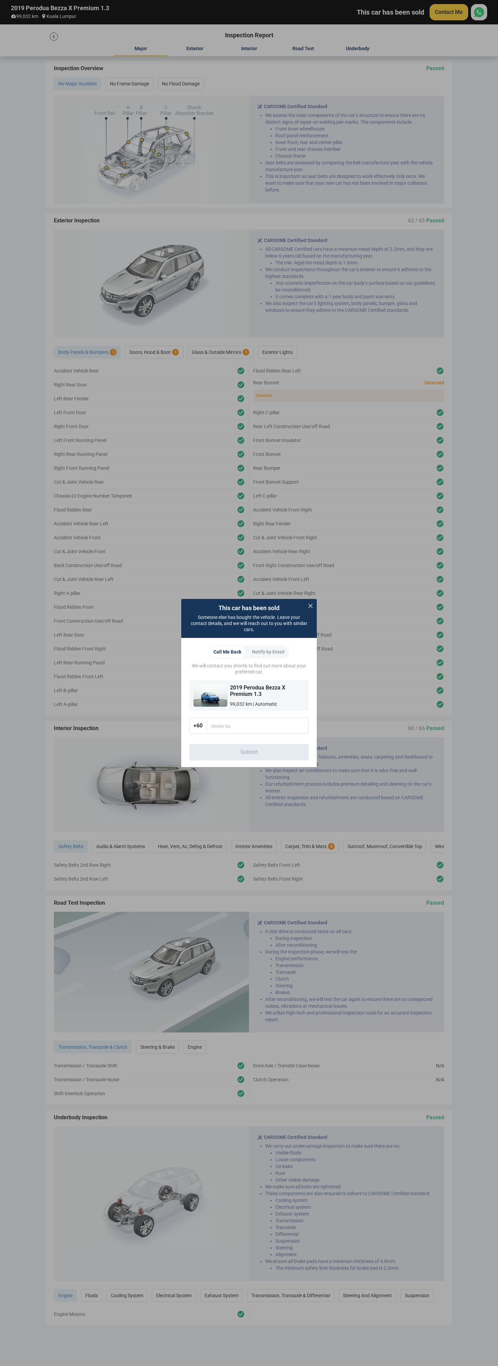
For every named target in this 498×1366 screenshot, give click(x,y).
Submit (249, 752)
